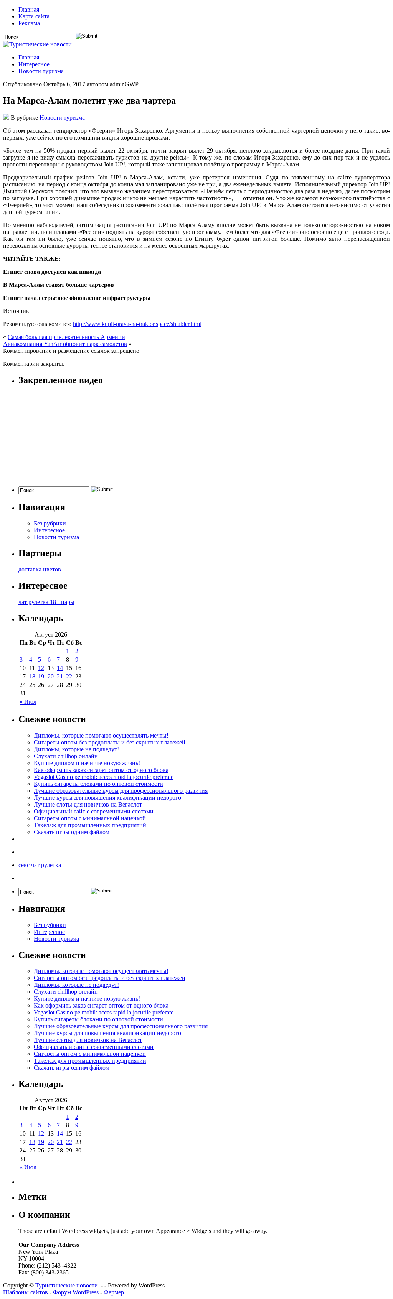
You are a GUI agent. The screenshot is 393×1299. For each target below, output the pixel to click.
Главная (28, 9)
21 (60, 676)
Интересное (34, 64)
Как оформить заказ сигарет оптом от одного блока (101, 770)
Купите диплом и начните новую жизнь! (87, 763)
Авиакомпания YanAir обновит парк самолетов (65, 344)
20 (51, 676)
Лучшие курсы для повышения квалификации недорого (107, 797)
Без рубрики (50, 523)
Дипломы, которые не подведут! (76, 749)
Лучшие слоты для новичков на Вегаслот (88, 804)
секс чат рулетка (39, 865)
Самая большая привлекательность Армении (66, 337)
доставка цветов (39, 569)
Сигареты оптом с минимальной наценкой (90, 818)
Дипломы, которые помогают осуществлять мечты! (101, 735)
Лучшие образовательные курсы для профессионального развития (121, 790)
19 (41, 676)
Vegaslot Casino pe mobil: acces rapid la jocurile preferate (103, 777)
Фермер (114, 1292)
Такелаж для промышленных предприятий (90, 825)
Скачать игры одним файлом (71, 832)
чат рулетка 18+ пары (46, 602)
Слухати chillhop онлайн (66, 756)
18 (32, 676)
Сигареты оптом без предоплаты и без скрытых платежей (109, 742)
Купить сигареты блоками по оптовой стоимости (98, 783)
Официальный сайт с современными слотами (94, 811)
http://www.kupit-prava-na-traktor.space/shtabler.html (137, 324)
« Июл (28, 701)
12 (41, 668)
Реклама (29, 23)
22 (69, 676)
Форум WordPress (76, 1292)
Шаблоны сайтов (25, 1292)
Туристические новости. (68, 1285)
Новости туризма (41, 71)
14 (60, 668)
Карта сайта (34, 16)
